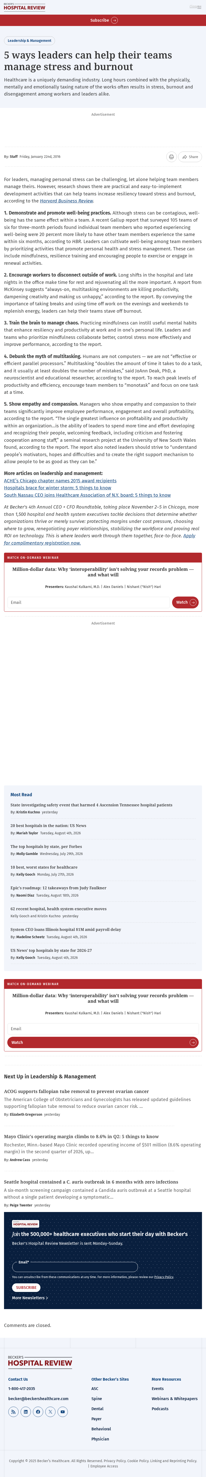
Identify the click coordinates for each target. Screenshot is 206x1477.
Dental (97, 1408)
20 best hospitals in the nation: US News (48, 825)
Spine (96, 1398)
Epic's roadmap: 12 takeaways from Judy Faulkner (59, 887)
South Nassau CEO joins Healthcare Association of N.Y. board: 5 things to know (87, 495)
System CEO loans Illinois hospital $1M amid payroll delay (66, 929)
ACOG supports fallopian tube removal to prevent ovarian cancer (76, 1091)
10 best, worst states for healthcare (44, 867)
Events (158, 1388)
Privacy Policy (163, 1277)
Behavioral (101, 1429)
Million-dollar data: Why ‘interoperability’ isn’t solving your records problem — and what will (103, 572)
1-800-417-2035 (21, 1388)
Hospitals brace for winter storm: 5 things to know (57, 488)
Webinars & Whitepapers (175, 1398)
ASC (94, 1388)
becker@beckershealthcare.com (38, 1398)
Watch (182, 602)
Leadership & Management (29, 41)
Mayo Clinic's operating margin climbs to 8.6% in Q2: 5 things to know (82, 1136)
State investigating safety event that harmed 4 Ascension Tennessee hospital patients (91, 804)
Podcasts (160, 1408)
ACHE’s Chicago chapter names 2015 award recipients (60, 481)
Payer (96, 1418)
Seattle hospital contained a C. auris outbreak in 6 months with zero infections (91, 1182)
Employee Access (104, 1466)
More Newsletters (28, 1297)
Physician (100, 1439)
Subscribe (99, 20)
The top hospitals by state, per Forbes (47, 846)
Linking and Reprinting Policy (173, 1461)
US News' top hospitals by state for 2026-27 (51, 950)
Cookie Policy (137, 1461)
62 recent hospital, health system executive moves (59, 908)
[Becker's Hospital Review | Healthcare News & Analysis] (24, 7)
